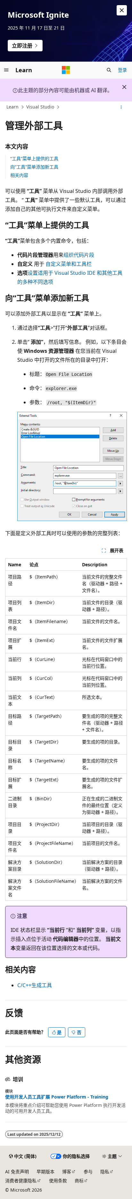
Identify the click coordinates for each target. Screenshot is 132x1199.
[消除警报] (122, 10)
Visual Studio (40, 107)
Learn (12, 107)
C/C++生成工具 (34, 985)
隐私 (104, 1172)
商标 (79, 1180)
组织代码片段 (78, 254)
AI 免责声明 (17, 1172)
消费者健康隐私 (21, 1180)
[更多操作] (121, 107)
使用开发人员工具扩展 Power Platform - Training (56, 1097)
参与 (88, 1172)
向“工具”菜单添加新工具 (34, 167)
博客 (66, 1172)
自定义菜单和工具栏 (68, 263)
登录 (122, 70)
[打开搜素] (109, 70)
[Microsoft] (66, 70)
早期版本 (45, 1172)
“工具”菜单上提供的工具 (34, 158)
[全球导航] (6, 70)
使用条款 (58, 1180)
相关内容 (19, 175)
